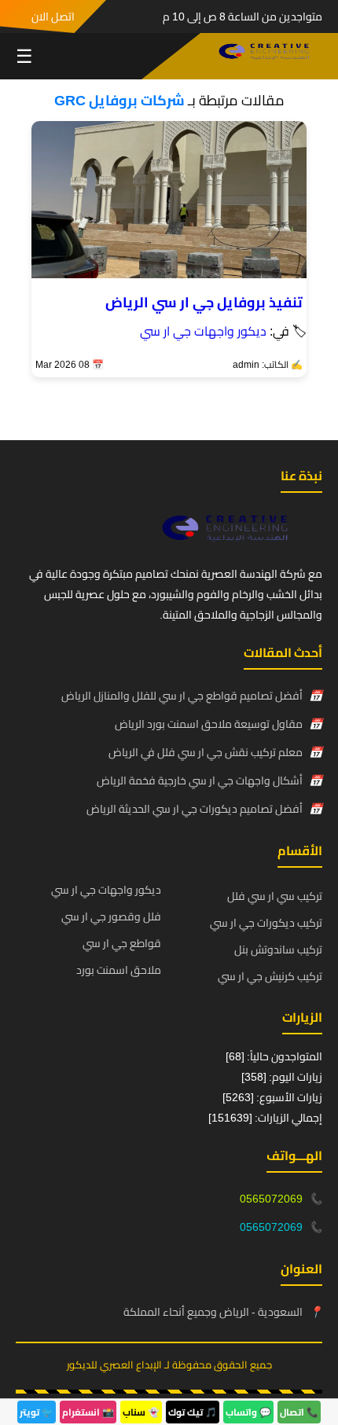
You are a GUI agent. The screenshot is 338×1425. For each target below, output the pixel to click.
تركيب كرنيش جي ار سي (270, 976)
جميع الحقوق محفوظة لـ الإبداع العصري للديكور (169, 1364)
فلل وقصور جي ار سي (111, 916)
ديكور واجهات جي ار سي (203, 331)
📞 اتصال (299, 1412)
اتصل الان (53, 16)
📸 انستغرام (88, 1412)
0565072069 (271, 1198)
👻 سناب (141, 1412)
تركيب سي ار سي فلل (274, 896)
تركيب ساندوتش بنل (278, 949)
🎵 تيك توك (192, 1412)
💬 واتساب (248, 1412)
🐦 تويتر (36, 1412)
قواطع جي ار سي (122, 943)
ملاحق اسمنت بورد (118, 970)
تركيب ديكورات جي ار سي (266, 923)
